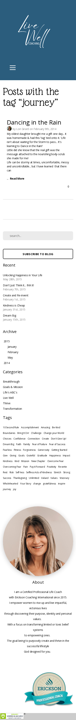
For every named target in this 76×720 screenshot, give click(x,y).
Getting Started (59, 450)
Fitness (17, 450)
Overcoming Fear (12, 466)
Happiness (55, 455)
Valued (44, 478)
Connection (34, 438)
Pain (25, 466)
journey (7, 489)
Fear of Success (57, 444)
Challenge (36, 433)
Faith (18, 444)
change (37, 483)
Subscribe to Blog (38, 254)
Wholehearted (10, 483)
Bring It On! (23, 433)
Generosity (43, 450)
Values (53, 478)
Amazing (45, 427)
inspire (61, 483)
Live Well (8, 398)
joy (14, 489)
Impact (66, 455)
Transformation (12, 408)
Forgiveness (29, 450)
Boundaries (9, 433)
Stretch (57, 472)
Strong (66, 472)
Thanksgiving (20, 478)
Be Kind (56, 427)
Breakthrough (11, 381)
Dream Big (8, 444)
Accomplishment (30, 427)
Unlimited (34, 478)
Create (45, 438)
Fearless (7, 450)
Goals (21, 455)
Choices (7, 438)
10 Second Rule (11, 427)
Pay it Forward (37, 466)
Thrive (6, 403)
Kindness (7, 461)
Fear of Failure (39, 444)
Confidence (19, 438)
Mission (25, 461)
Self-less (20, 472)
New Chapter (38, 461)
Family (26, 444)
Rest (5, 472)
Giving (13, 455)
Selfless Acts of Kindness (39, 472)
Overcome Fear (55, 461)
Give (5, 455)
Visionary (64, 478)
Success (7, 478)
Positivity (51, 466)
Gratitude (42, 455)
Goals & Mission (13, 387)
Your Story (25, 483)
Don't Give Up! (58, 438)
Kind (17, 461)
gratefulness (49, 483)
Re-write (62, 466)
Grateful (31, 455)
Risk (12, 472)
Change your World (54, 433)
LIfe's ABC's (10, 392)
